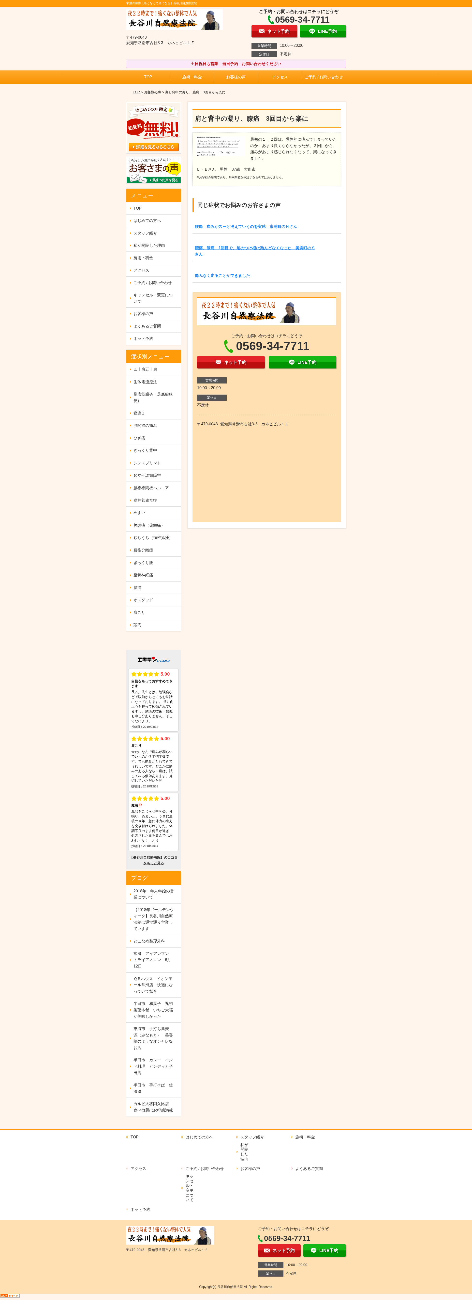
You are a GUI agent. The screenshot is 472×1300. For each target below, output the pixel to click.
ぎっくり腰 (143, 563)
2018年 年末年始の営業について (153, 894)
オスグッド (143, 600)
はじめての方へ (147, 220)
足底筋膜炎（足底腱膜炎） (153, 397)
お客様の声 (236, 77)
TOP (148, 77)
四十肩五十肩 (145, 369)
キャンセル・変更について (153, 298)
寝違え (139, 413)
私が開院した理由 (149, 245)
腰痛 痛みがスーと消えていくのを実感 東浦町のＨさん (246, 226)
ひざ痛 (139, 438)
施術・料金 (192, 77)
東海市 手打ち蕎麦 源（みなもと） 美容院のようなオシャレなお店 (153, 1038)
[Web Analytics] (10, 1297)
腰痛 (137, 587)
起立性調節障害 (147, 475)
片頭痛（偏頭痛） (149, 525)
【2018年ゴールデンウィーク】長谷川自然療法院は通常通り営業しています (153, 919)
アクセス (280, 77)
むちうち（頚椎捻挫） (153, 537)
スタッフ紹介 (145, 233)
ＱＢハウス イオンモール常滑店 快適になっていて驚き (153, 985)
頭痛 (137, 625)
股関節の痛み (145, 425)
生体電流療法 (145, 382)
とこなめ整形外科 (149, 941)
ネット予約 (143, 338)
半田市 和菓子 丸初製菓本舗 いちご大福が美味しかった (153, 1009)
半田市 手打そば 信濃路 (153, 1088)
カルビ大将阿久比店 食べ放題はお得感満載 (153, 1107)
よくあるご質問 (147, 326)
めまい (139, 513)
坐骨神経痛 (143, 575)
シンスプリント (147, 463)
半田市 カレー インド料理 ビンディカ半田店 (153, 1066)
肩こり (139, 612)
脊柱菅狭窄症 (145, 500)
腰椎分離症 (143, 550)
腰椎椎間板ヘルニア (151, 488)
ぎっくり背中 (145, 450)
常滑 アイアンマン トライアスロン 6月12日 (153, 959)
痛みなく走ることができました (222, 275)
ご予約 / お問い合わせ (324, 77)
